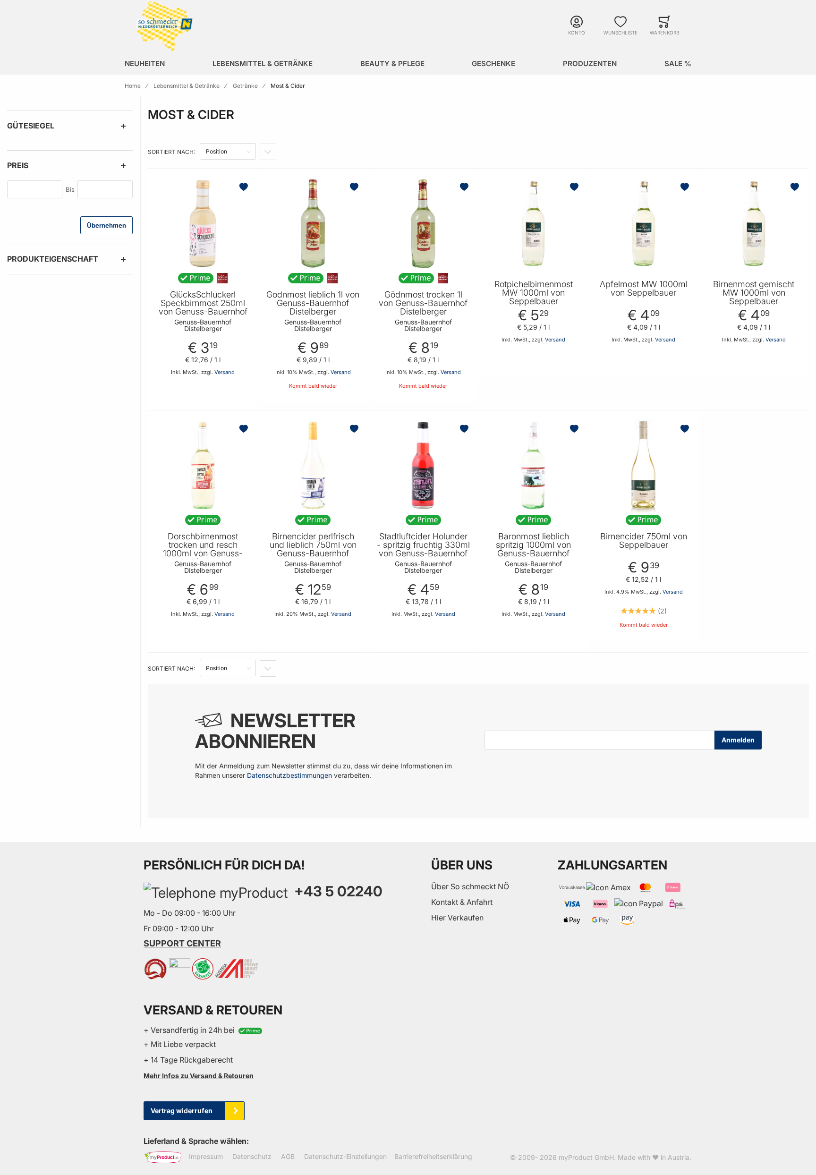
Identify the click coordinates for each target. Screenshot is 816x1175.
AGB (288, 1156)
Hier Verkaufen (457, 917)
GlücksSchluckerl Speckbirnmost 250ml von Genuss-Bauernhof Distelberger (203, 307)
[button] (244, 187)
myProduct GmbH (586, 1157)
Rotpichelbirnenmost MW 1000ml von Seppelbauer (533, 293)
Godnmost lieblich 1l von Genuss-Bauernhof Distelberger (312, 303)
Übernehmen (106, 225)
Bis (70, 189)
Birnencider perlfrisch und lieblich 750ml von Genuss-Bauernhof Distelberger (313, 549)
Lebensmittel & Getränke (262, 63)
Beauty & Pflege (392, 63)
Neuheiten (145, 63)
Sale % (677, 63)
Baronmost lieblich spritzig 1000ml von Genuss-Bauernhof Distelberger (533, 549)
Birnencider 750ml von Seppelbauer (643, 540)
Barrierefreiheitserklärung (433, 1156)
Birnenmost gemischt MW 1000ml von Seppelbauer (753, 293)
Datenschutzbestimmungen (289, 775)
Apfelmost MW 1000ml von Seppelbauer (644, 288)
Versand (224, 372)
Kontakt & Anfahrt (462, 902)
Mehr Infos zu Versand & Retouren (199, 1076)
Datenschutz (252, 1156)
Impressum (206, 1156)
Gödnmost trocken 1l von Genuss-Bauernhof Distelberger (423, 303)
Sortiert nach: (171, 151)
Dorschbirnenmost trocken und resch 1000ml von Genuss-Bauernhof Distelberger (203, 549)
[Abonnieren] (738, 740)
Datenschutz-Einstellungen (345, 1156)
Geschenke (493, 63)
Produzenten (590, 63)
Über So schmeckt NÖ (470, 886)
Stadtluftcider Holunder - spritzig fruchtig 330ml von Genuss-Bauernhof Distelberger (423, 549)
